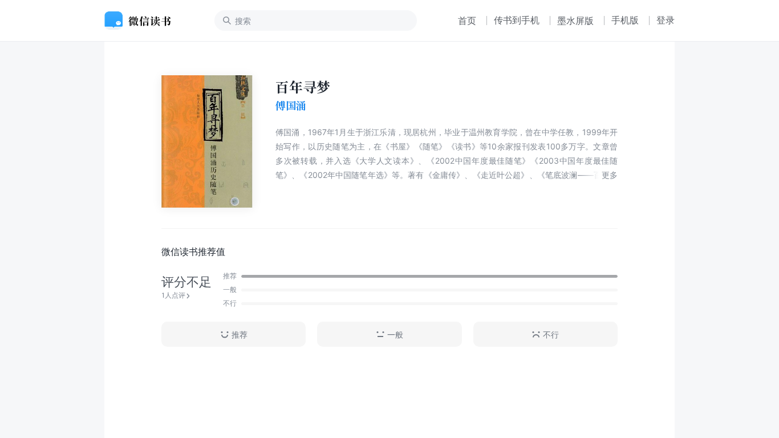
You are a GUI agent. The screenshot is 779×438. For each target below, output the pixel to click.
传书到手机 (516, 20)
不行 (551, 334)
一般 (395, 334)
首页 (467, 20)
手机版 (625, 20)
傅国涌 (290, 105)
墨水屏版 (575, 20)
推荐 (240, 334)
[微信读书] (142, 20)
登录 (665, 20)
